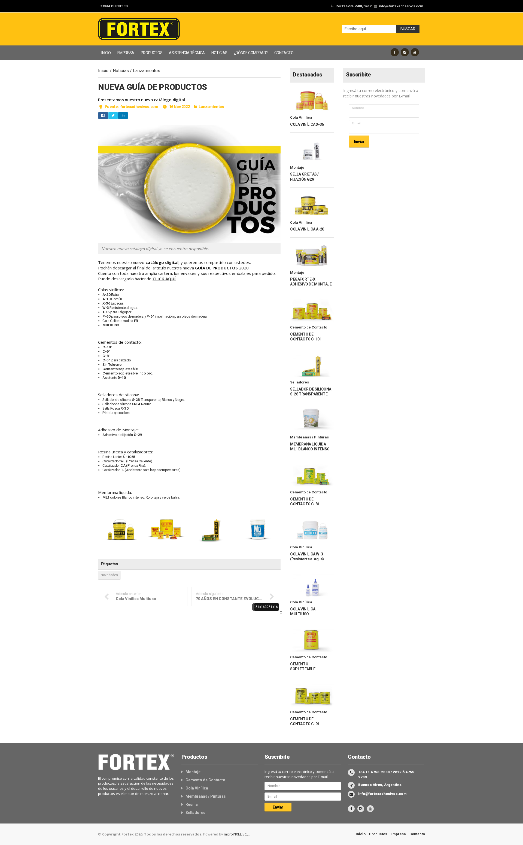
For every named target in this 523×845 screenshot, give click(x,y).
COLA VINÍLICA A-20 (307, 229)
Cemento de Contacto (308, 327)
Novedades (109, 575)
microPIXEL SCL (236, 834)
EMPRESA (125, 53)
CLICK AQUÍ (164, 278)
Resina (192, 804)
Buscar (407, 29)
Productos (378, 834)
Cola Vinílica (301, 117)
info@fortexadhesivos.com (401, 6)
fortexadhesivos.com (139, 107)
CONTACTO (284, 53)
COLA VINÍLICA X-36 (307, 124)
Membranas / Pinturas (309, 437)
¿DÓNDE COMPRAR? (251, 53)
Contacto (417, 834)
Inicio (103, 70)
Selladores (299, 382)
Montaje (297, 167)
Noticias (121, 70)
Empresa (398, 834)
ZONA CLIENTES (114, 6)
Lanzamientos (146, 70)
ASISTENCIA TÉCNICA (187, 53)
